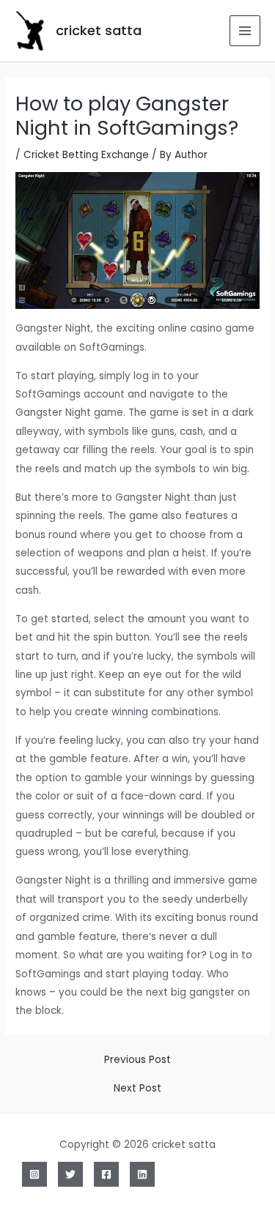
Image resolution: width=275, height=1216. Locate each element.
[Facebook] (106, 1174)
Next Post (137, 1088)
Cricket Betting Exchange (86, 155)
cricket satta (99, 30)
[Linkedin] (142, 1174)
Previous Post (137, 1060)
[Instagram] (34, 1174)
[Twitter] (70, 1174)
